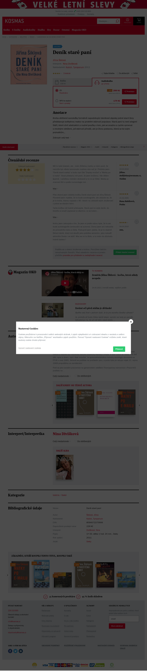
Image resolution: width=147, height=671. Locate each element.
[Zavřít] (131, 321)
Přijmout (119, 349)
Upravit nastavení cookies (29, 348)
